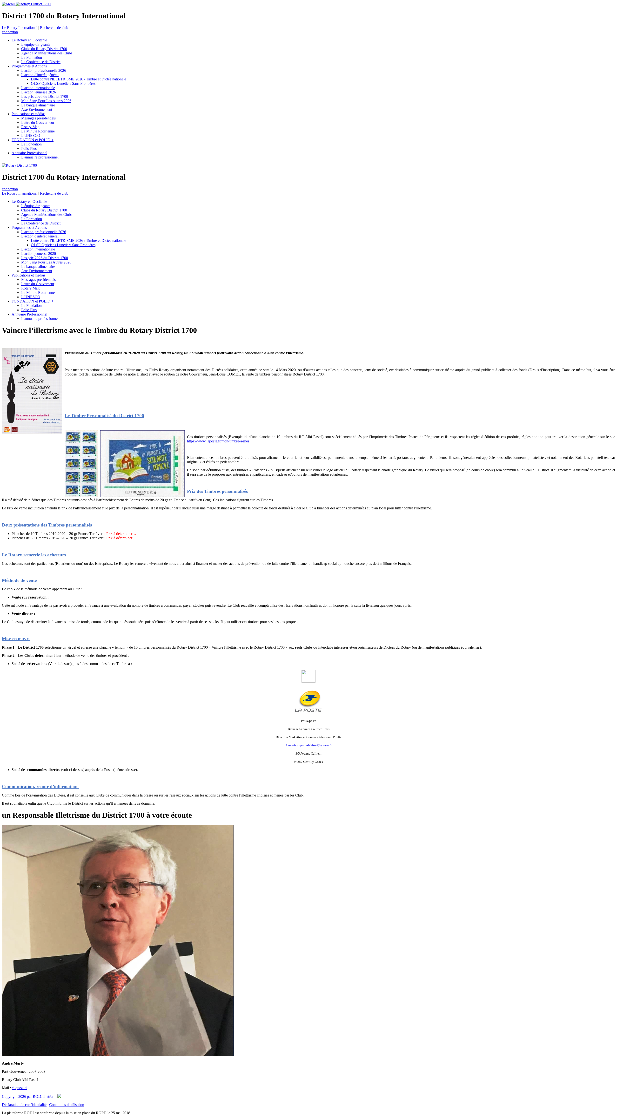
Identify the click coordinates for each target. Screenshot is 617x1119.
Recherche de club (54, 28)
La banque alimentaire (38, 105)
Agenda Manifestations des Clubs (46, 53)
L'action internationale (38, 88)
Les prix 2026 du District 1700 (44, 96)
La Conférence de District (40, 62)
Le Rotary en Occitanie (29, 40)
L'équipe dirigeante (35, 44)
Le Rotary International (19, 28)
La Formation (31, 57)
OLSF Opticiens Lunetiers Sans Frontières (63, 83)
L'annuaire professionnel (40, 157)
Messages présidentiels (38, 118)
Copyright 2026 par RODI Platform (29, 1096)
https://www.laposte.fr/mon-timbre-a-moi (218, 441)
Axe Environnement (36, 109)
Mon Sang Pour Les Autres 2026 (46, 101)
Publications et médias (28, 114)
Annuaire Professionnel (29, 153)
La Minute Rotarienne (38, 131)
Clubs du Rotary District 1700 (44, 49)
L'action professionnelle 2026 (43, 70)
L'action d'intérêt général (40, 75)
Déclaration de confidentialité (24, 1105)
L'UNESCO (30, 135)
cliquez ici (19, 1088)
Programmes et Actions (29, 66)
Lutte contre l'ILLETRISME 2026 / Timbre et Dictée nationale (78, 79)
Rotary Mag (30, 127)
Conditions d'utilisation (66, 1105)
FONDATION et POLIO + (33, 140)
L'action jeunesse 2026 (38, 92)
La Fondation (31, 144)
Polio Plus (29, 148)
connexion (10, 32)
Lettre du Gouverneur (37, 122)
